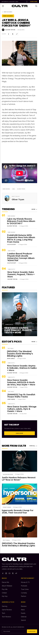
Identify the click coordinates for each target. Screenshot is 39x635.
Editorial (23, 617)
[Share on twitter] (12, 34)
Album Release (7, 586)
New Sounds (8, 12)
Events (23, 613)
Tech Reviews (6, 617)
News (23, 610)
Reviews (24, 606)
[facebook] (3, 573)
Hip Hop (4, 596)
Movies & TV (25, 582)
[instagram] (6, 573)
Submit (23, 620)
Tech (3, 613)
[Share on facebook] (8, 34)
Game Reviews (7, 610)
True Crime (24, 589)
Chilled (4, 593)
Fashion (23, 596)
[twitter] (13, 573)
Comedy (24, 593)
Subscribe (33, 1)
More (34, 209)
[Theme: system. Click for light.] (26, 1)
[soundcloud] (16, 573)
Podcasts (24, 586)
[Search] (36, 6)
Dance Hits (5, 582)
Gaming (4, 606)
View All (33, 445)
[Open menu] (3, 6)
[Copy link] (16, 34)
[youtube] (9, 573)
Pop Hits (4, 589)
